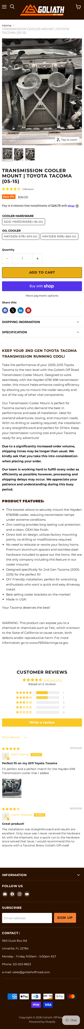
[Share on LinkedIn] (21, 310)
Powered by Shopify (42, 1021)
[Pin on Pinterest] (28, 310)
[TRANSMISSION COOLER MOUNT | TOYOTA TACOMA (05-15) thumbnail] (7, 154)
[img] (11, 749)
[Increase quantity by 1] (37, 258)
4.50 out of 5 (53, 680)
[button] (24, 692)
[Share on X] (13, 310)
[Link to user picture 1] (12, 788)
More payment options (42, 295)
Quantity (8, 249)
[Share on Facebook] (5, 310)
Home (6, 25)
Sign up (65, 918)
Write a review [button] (42, 722)
